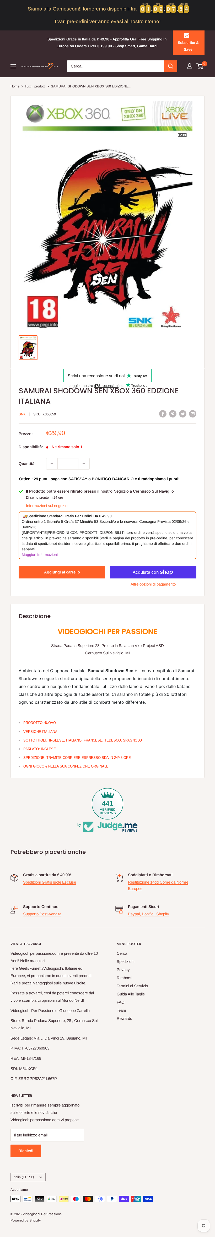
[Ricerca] (170, 66)
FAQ (121, 1002)
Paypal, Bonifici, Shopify (148, 914)
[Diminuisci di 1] (51, 463)
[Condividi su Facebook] (162, 413)
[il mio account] (189, 66)
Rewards (124, 1018)
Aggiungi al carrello (62, 572)
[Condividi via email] (192, 413)
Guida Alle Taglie (131, 994)
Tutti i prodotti (35, 86)
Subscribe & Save (188, 45)
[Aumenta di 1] (83, 463)
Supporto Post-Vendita (42, 914)
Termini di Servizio (132, 986)
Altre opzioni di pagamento (153, 584)
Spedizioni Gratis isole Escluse (49, 882)
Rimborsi (124, 977)
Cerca (122, 953)
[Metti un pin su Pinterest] (172, 413)
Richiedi (25, 1151)
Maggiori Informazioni (40, 554)
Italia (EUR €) (23, 1177)
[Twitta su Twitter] (182, 413)
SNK (22, 414)
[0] (200, 66)
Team (121, 1010)
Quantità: (27, 463)
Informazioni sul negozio (46, 505)
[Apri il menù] (13, 66)
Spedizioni (125, 961)
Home (14, 86)
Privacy (123, 969)
